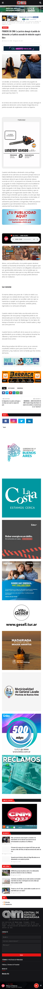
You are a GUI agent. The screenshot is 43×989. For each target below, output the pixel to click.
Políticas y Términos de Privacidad (10, 965)
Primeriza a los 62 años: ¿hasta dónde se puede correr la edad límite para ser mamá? (25, 890)
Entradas (7, 902)
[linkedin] (29, 421)
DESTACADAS (11, 388)
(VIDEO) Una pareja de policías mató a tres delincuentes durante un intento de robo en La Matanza (25, 872)
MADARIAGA (10, 21)
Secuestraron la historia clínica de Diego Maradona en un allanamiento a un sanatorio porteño (25, 858)
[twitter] (21, 421)
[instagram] (13, 421)
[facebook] (5, 421)
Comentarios (8, 904)
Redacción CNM (8, 41)
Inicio (4, 21)
